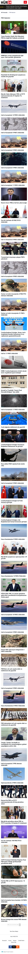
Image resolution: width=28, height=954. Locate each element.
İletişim (14, 940)
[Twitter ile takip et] (14, 946)
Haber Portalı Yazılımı (8, 951)
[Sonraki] (20, 925)
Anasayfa (5, 12)
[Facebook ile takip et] (10, 946)
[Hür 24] (6, 2)
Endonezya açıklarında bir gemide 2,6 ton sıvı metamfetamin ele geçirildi (16, 7)
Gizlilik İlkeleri (21, 940)
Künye (9, 940)
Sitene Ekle (13, 942)
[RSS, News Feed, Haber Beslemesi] (17, 946)
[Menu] (25, 2)
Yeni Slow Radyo (14, 931)
